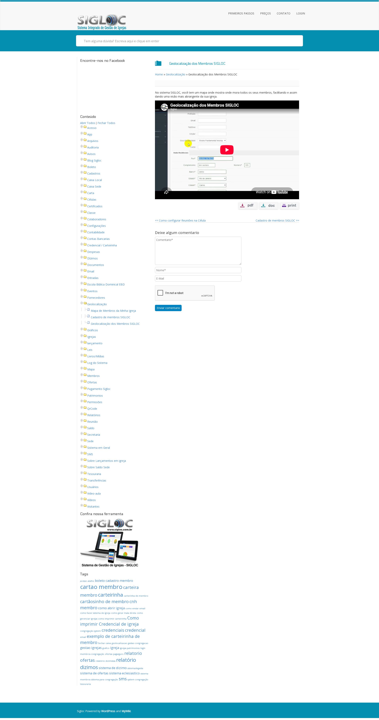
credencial (135, 630)
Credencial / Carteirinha (102, 245)
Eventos (92, 291)
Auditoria (93, 147)
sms (123, 679)
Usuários (93, 487)
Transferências (96, 480)
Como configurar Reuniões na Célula (180, 220)
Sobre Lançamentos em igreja (106, 461)
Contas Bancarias (98, 239)
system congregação (138, 679)
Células (91, 200)
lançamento (94, 343)
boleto (100, 580)
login (142, 648)
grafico (105, 648)
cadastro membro (119, 580)
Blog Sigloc (94, 160)
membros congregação (92, 654)
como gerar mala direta (123, 613)
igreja (114, 647)
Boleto (91, 167)
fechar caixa (104, 643)
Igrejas (91, 337)
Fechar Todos (106, 123)
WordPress (108, 711)
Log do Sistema (97, 363)
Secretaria (93, 435)
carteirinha (110, 594)
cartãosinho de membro (104, 601)
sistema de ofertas (94, 673)
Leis (89, 350)
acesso (83, 581)
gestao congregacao (138, 643)
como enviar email (135, 608)
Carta (90, 193)
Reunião (92, 421)
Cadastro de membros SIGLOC (110, 317)
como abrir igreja (111, 608)
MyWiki (126, 711)
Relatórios (93, 415)
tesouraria (85, 684)
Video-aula (94, 493)
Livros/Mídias (95, 356)
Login (300, 13)
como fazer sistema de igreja (95, 613)
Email (90, 271)
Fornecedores (96, 297)
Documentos (95, 265)
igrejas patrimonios (130, 648)
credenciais (113, 630)
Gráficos (92, 330)
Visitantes (93, 506)
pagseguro (118, 654)
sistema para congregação (104, 679)
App (89, 134)
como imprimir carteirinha (112, 618)
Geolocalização (97, 304)
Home (159, 74)
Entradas (93, 278)
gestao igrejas (91, 647)
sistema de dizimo (113, 668)
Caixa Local (94, 180)
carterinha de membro (136, 595)
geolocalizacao (119, 643)
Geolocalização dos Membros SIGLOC (115, 324)
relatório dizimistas (105, 661)
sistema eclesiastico (124, 673)
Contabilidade (96, 232)
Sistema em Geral (98, 448)
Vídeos (91, 500)
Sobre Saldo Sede (98, 467)
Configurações (96, 226)
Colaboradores (96, 219)
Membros (93, 376)
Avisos (91, 154)
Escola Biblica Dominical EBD (106, 284)
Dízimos (92, 258)
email (83, 637)
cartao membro (101, 587)
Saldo (90, 428)
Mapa (91, 369)
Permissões (94, 402)
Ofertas (92, 382)
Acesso (92, 128)
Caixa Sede (94, 187)
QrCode (92, 408)
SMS (90, 454)
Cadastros (93, 173)
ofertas (108, 654)
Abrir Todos (87, 123)
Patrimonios (95, 395)
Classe (91, 213)
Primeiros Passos (241, 13)
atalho (91, 581)
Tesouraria (94, 474)
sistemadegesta (135, 668)
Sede (90, 441)
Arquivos (92, 141)
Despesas (93, 252)
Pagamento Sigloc (99, 389)
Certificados (94, 206)
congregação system (90, 631)
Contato (283, 13)
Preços (265, 13)
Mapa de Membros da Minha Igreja (113, 311)
